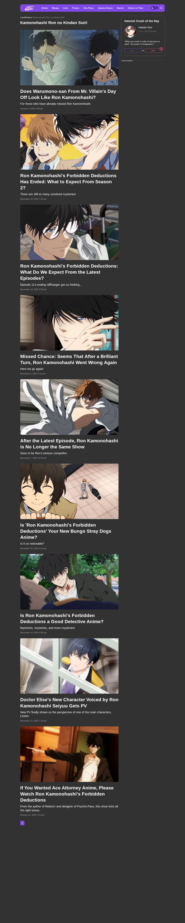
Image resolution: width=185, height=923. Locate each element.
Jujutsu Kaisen (105, 8)
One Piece (89, 8)
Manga (55, 8)
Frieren (75, 8)
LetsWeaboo (26, 17)
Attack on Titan (135, 8)
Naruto (120, 8)
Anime (44, 8)
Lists (65, 8)
